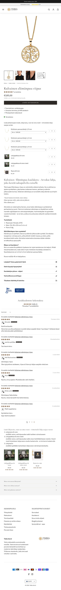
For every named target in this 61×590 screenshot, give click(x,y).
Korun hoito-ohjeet (38, 518)
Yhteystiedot (8, 512)
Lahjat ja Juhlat (12, 83)
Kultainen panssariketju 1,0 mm (21, 129)
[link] (53, 9)
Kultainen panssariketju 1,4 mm (21, 147)
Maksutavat (8, 515)
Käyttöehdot (8, 524)
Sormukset (35, 512)
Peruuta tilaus (8, 530)
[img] (5, 319)
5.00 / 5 (34, 304)
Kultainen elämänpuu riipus (24, 317)
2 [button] (29, 422)
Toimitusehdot (8, 518)
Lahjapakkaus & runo (18, 155)
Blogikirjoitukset (37, 521)
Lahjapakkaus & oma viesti (19, 163)
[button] (3, 9)
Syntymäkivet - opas (38, 524)
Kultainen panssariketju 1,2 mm (21, 138)
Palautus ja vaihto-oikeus (12, 521)
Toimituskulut (14, 98)
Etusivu (5, 83)
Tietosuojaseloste (10, 527)
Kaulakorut (35, 515)
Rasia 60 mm (15, 171)
